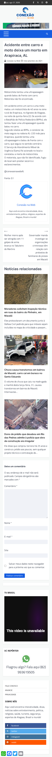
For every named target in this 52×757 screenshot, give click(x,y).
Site (6, 550)
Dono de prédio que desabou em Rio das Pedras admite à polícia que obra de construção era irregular (24, 437)
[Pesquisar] (47, 34)
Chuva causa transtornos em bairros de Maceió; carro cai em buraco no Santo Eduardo (24, 373)
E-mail (8, 536)
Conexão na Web (13, 60)
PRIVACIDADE (10, 694)
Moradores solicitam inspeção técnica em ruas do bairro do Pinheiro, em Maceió (25, 312)
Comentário (10, 486)
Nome (8, 523)
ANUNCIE (8, 690)
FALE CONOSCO (11, 685)
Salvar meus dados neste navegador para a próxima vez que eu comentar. (27, 565)
